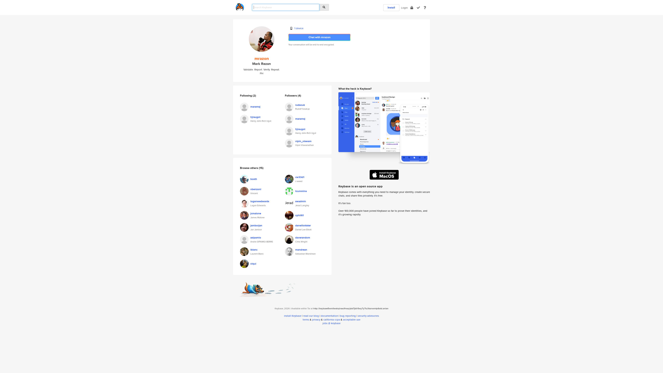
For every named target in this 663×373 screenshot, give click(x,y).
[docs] (425, 8)
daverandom (302, 238)
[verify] (418, 8)
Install (391, 7)
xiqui (253, 264)
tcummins (301, 191)
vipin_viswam (303, 141)
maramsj (255, 107)
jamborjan (256, 225)
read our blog (311, 316)
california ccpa (331, 319)
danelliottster (303, 225)
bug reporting (348, 316)
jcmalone (255, 213)
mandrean (301, 250)
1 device (298, 28)
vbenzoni (255, 189)
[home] (240, 6)
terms (306, 319)
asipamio (255, 238)
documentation (329, 316)
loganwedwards (259, 201)
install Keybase (292, 316)
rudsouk (300, 105)
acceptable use (351, 319)
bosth (253, 179)
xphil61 (299, 215)
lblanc (253, 250)
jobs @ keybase (331, 323)
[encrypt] (411, 8)
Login (404, 7)
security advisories (368, 316)
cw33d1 (299, 177)
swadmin (300, 201)
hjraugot (255, 117)
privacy (316, 319)
